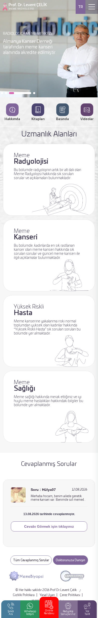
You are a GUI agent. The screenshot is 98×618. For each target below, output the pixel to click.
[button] (2, 93)
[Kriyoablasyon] (70, 575)
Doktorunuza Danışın (70, 560)
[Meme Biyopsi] (24, 576)
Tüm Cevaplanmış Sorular (31, 560)
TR (80, 7)
